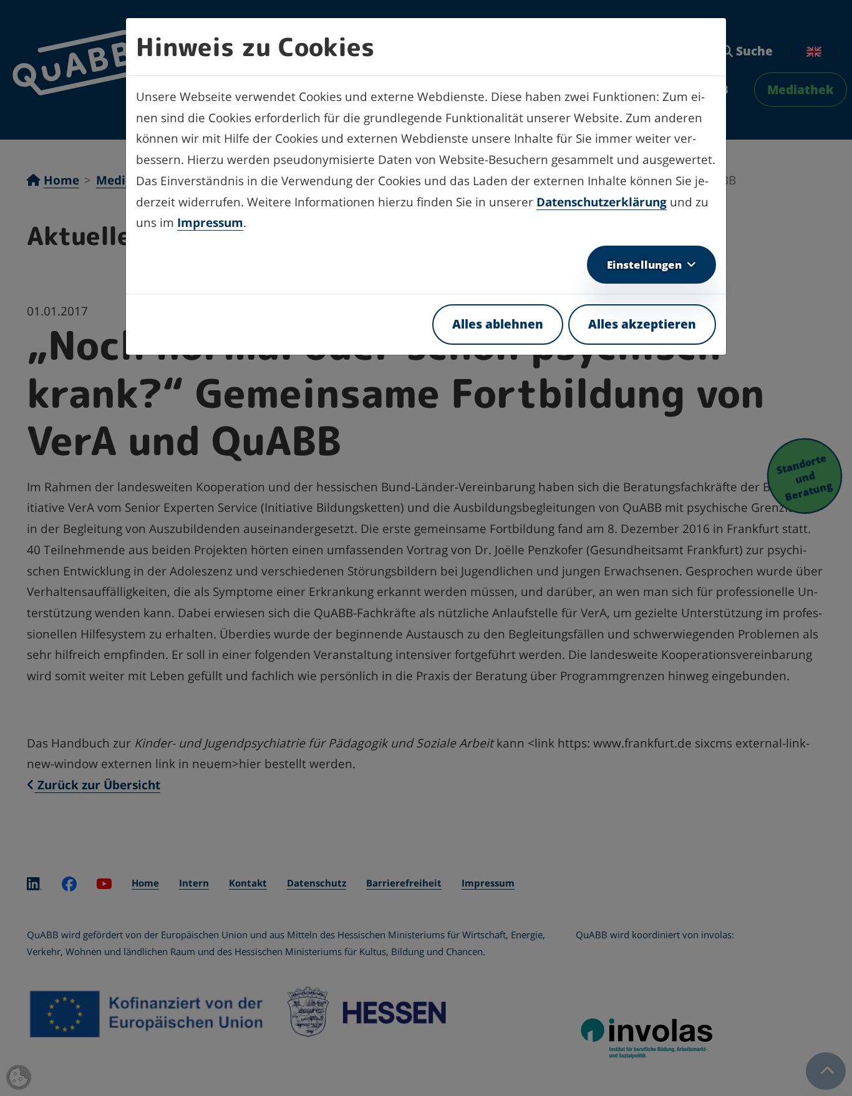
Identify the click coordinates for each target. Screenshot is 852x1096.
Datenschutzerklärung (601, 201)
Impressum (210, 222)
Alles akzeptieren (642, 323)
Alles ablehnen (497, 323)
